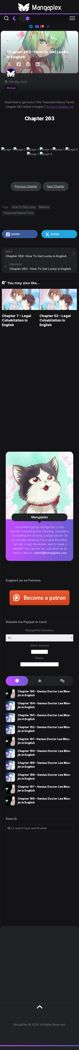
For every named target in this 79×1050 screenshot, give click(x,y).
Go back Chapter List (59, 107)
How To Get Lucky (23, 207)
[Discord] (37, 26)
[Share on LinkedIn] (37, 64)
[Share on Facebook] (18, 64)
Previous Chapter (26, 186)
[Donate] (48, 26)
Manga (11, 87)
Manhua (44, 207)
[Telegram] (31, 26)
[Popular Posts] (39, 681)
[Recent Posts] (17, 681)
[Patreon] (42, 26)
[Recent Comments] (62, 681)
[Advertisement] (39, 879)
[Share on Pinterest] (28, 64)
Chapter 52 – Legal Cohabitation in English (55, 320)
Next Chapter (55, 186)
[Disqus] (39, 385)
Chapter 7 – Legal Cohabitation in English (16, 320)
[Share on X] (10, 64)
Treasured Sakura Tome (18, 212)
